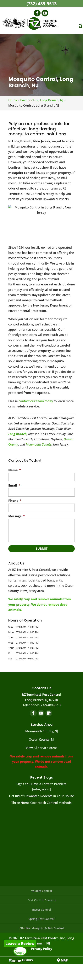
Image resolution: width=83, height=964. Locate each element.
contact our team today (36, 401)
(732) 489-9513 (41, 3)
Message (16, 516)
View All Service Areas (41, 748)
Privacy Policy (41, 949)
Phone (14, 501)
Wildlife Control (41, 891)
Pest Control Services (42, 900)
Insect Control (41, 909)
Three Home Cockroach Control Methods (41, 803)
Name (14, 470)
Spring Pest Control (41, 919)
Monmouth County (39, 444)
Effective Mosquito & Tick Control (41, 928)
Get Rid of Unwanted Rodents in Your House (41, 796)
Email (14, 485)
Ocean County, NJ (41, 739)
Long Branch (17, 434)
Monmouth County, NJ (41, 731)
